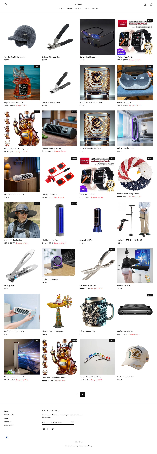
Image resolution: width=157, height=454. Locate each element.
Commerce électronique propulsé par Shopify (78, 446)
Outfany (78, 4)
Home (61, 9)
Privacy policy (9, 414)
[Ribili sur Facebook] (48, 429)
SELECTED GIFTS (74, 9)
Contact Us (7, 422)
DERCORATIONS (91, 9)
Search (6, 411)
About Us (7, 418)
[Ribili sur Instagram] (43, 429)
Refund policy (8, 425)
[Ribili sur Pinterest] (52, 429)
